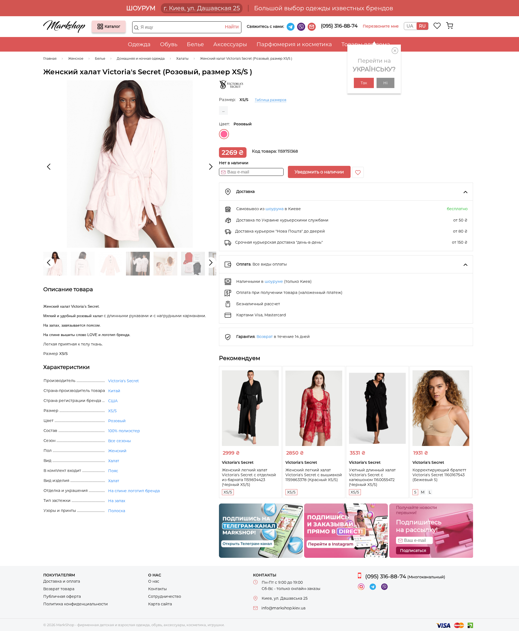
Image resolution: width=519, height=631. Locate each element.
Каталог (100, 26)
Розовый (224, 134)
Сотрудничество (164, 596)
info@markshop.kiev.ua (283, 608)
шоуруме (274, 281)
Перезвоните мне (381, 26)
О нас (153, 581)
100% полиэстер (124, 430)
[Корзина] (449, 25)
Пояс (113, 470)
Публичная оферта (62, 596)
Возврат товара (58, 588)
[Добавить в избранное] (358, 172)
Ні (385, 82)
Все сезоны (119, 440)
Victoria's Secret (123, 380)
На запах (116, 500)
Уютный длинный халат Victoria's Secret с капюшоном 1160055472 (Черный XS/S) (372, 477)
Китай (114, 390)
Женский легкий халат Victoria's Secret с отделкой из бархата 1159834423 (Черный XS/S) (249, 477)
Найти (232, 26)
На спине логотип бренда (134, 490)
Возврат (265, 336)
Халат (113, 460)
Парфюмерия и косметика (294, 44)
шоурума (274, 208)
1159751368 (288, 151)
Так (364, 82)
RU (422, 26)
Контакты (157, 588)
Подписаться (413, 550)
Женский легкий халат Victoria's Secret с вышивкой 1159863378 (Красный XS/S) (313, 475)
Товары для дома (365, 44)
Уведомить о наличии (319, 171)
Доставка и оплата (61, 581)
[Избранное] (437, 25)
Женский (117, 450)
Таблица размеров (270, 100)
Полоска (116, 510)
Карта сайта (160, 604)
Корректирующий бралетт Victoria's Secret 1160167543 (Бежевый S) (439, 475)
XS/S (228, 492)
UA (410, 26)
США (113, 400)
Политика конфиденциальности (75, 604)
